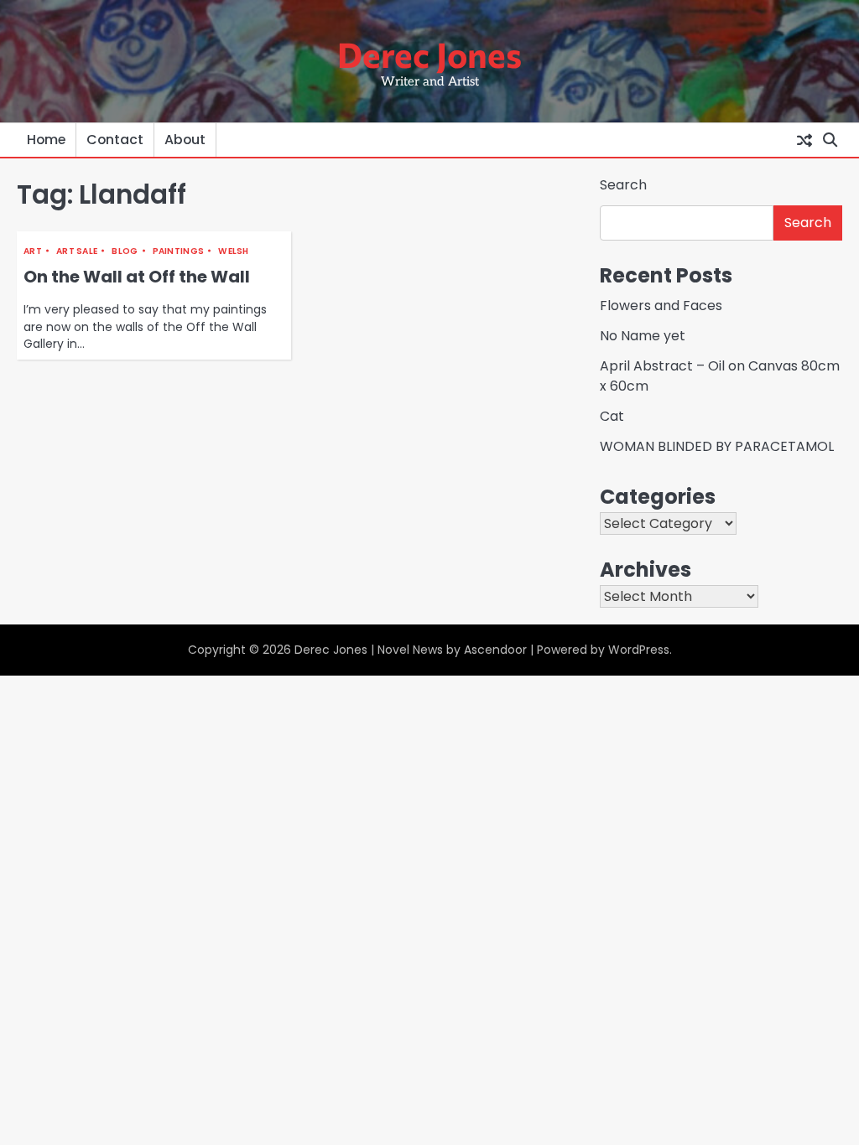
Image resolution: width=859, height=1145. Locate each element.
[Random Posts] (804, 140)
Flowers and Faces (661, 305)
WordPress (638, 649)
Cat (612, 416)
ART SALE (76, 251)
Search (623, 184)
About (185, 139)
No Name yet (642, 335)
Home (46, 139)
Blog (125, 251)
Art (32, 251)
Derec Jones (429, 54)
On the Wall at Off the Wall (136, 276)
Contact (114, 139)
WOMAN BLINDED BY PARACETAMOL (717, 446)
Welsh (233, 251)
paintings (179, 251)
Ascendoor (495, 649)
